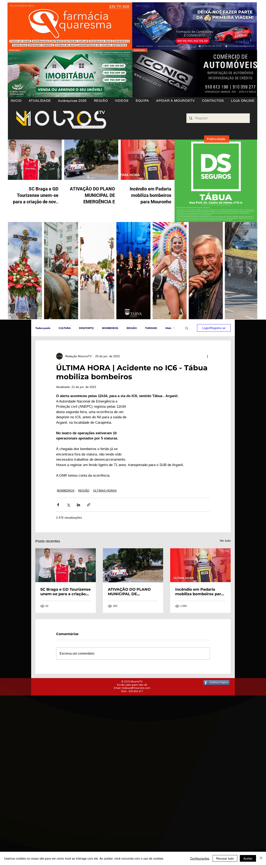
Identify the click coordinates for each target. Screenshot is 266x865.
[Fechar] (261, 858)
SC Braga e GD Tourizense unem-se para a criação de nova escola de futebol (65, 591)
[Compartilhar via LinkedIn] (78, 505)
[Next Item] (250, 271)
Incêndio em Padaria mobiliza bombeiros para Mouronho (199, 591)
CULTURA (65, 328)
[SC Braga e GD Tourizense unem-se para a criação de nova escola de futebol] (65, 565)
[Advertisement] (124, 725)
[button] (100, 101)
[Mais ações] (207, 356)
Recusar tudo (225, 858)
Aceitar (247, 858)
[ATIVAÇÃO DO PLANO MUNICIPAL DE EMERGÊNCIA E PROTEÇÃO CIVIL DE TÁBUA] (133, 565)
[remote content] (173, 428)
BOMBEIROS (110, 328)
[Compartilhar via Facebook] (58, 505)
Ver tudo (225, 540)
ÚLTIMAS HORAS (105, 490)
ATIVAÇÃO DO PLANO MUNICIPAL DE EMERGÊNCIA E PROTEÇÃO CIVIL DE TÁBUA (129, 591)
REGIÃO (132, 328)
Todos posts (42, 328)
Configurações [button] (199, 858)
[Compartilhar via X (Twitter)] (68, 505)
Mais (168, 328)
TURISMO (151, 328)
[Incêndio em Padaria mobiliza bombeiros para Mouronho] (200, 565)
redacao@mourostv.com (136, 688)
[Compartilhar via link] (89, 505)
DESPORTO (86, 328)
